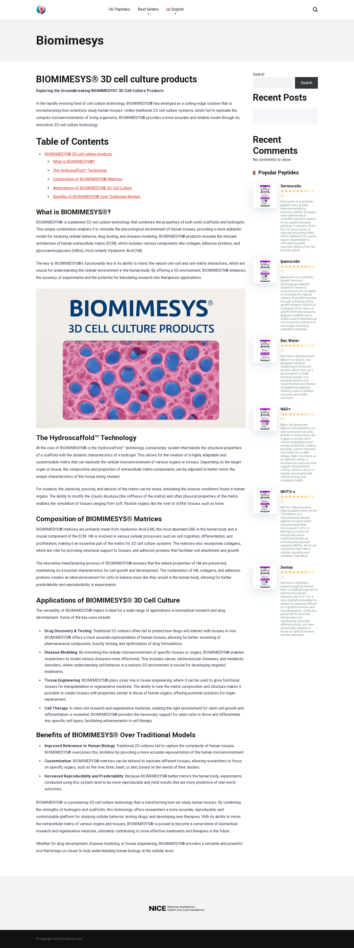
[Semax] (265, 588)
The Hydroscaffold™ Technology (80, 170)
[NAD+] (265, 429)
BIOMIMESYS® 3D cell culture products (78, 154)
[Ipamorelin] (265, 282)
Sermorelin (291, 186)
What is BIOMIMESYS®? (74, 161)
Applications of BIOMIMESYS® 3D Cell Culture (92, 188)
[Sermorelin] (265, 206)
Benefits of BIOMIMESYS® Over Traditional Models (96, 196)
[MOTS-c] (265, 512)
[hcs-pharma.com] (41, 7)
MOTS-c (288, 491)
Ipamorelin (290, 261)
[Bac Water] (265, 361)
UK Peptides (119, 9)
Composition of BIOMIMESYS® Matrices (87, 179)
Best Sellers (148, 9)
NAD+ (286, 409)
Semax (287, 567)
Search (258, 74)
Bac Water (290, 340)
